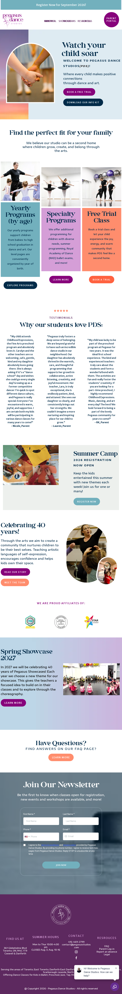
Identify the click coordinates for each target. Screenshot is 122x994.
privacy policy (69, 845)
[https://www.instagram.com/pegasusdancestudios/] (76, 951)
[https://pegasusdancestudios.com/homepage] (13, 20)
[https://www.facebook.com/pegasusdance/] (76, 957)
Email (66, 829)
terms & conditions (50, 845)
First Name (29, 814)
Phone (27, 829)
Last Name (69, 814)
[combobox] (27, 837)
